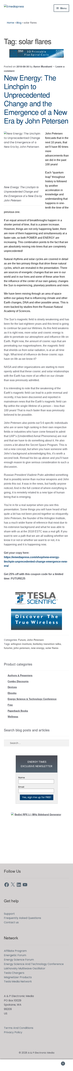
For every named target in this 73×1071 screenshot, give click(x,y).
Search (36, 1065)
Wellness (13, 716)
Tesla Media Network (18, 981)
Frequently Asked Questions (22, 918)
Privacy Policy (13, 1032)
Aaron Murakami (42, 66)
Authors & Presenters (20, 675)
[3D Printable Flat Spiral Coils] (36, 53)
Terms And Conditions (18, 1028)
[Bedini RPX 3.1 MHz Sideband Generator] (36, 834)
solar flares (51, 648)
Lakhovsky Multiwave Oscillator (24, 968)
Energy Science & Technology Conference (32, 699)
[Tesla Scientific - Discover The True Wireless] (36, 609)
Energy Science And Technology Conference (34, 964)
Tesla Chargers (14, 973)
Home (10, 22)
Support (9, 914)
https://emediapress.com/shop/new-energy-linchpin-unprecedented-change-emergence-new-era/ (36, 561)
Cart (56, 1062)
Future (22, 639)
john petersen (22, 648)
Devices (12, 687)
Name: (21, 777)
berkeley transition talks (47, 644)
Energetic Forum (15, 955)
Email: (21, 786)
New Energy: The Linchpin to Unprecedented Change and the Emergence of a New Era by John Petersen (36, 99)
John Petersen (35, 639)
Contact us (11, 922)
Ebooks (12, 693)
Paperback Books (18, 710)
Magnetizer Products (18, 977)
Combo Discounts (18, 681)
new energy (37, 648)
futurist (8, 648)
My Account (12, 1065)
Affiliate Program (15, 951)
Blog (18, 22)
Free (10, 704)
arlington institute (21, 644)
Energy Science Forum (19, 960)
